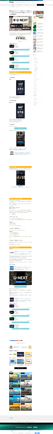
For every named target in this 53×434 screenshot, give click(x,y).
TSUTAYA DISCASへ (20, 328)
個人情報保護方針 (27, 421)
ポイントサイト (35, 84)
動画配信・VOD (11, 16)
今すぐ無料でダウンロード (20, 128)
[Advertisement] (20, 160)
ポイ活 (34, 82)
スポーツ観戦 (35, 99)
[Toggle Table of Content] (21, 41)
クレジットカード (35, 73)
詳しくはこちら (29, 54)
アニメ (34, 97)
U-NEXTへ (21, 49)
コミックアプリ (35, 60)
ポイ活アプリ (35, 86)
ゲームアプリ (35, 75)
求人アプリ (35, 71)
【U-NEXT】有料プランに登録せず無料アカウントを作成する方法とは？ (23, 152)
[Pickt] (11, 2)
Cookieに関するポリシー (32, 421)
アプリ (11, 388)
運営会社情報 (19, 421)
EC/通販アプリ (35, 58)
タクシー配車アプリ (36, 62)
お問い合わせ (23, 421)
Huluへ (20, 62)
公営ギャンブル (22, 388)
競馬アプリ (35, 93)
